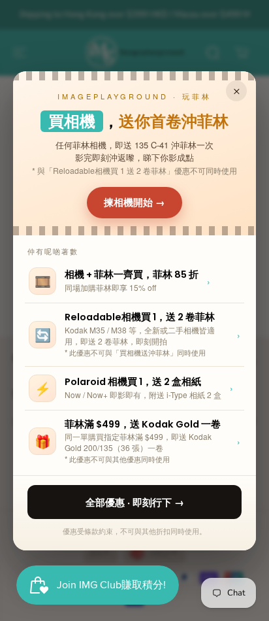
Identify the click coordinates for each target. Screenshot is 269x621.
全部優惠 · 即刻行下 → (135, 502)
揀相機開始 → (134, 202)
